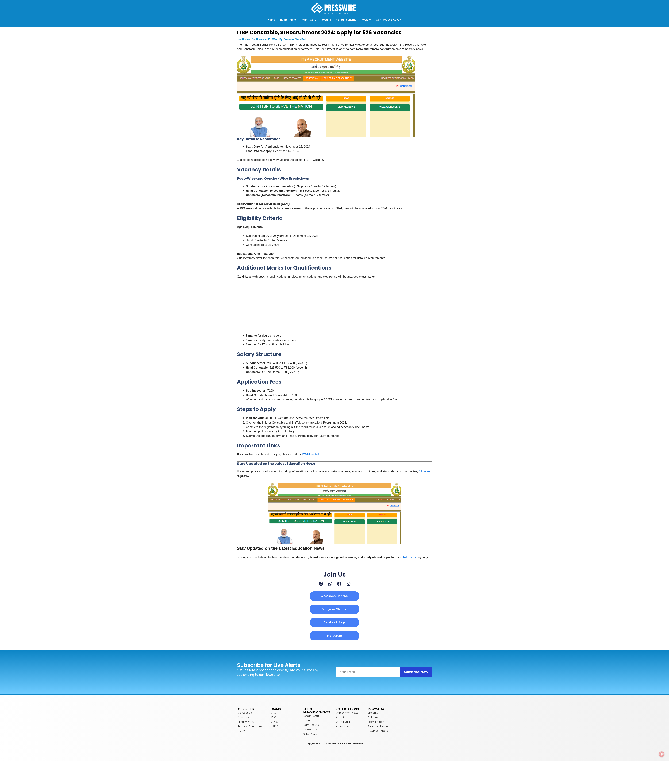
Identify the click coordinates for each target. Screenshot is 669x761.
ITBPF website (311, 454)
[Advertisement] (334, 307)
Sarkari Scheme (346, 19)
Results (326, 19)
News (365, 19)
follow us (424, 471)
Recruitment (288, 19)
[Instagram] (348, 584)
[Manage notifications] (661, 754)
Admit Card (309, 19)
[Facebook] (321, 584)
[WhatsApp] (330, 584)
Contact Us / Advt (387, 19)
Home (271, 19)
